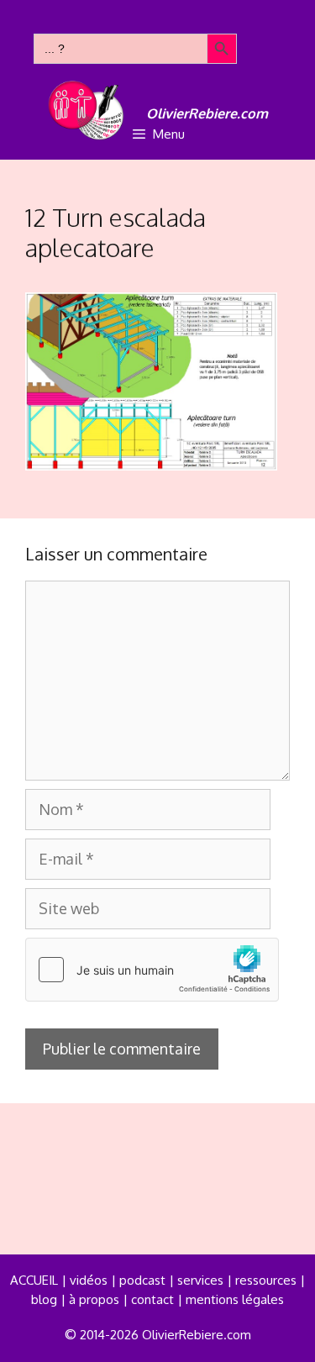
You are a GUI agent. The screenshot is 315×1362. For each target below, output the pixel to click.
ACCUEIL (34, 1280)
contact (152, 1299)
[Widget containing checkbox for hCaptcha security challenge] (152, 970)
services (200, 1280)
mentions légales (235, 1299)
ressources (266, 1280)
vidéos (89, 1280)
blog (44, 1299)
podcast (142, 1280)
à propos (94, 1299)
